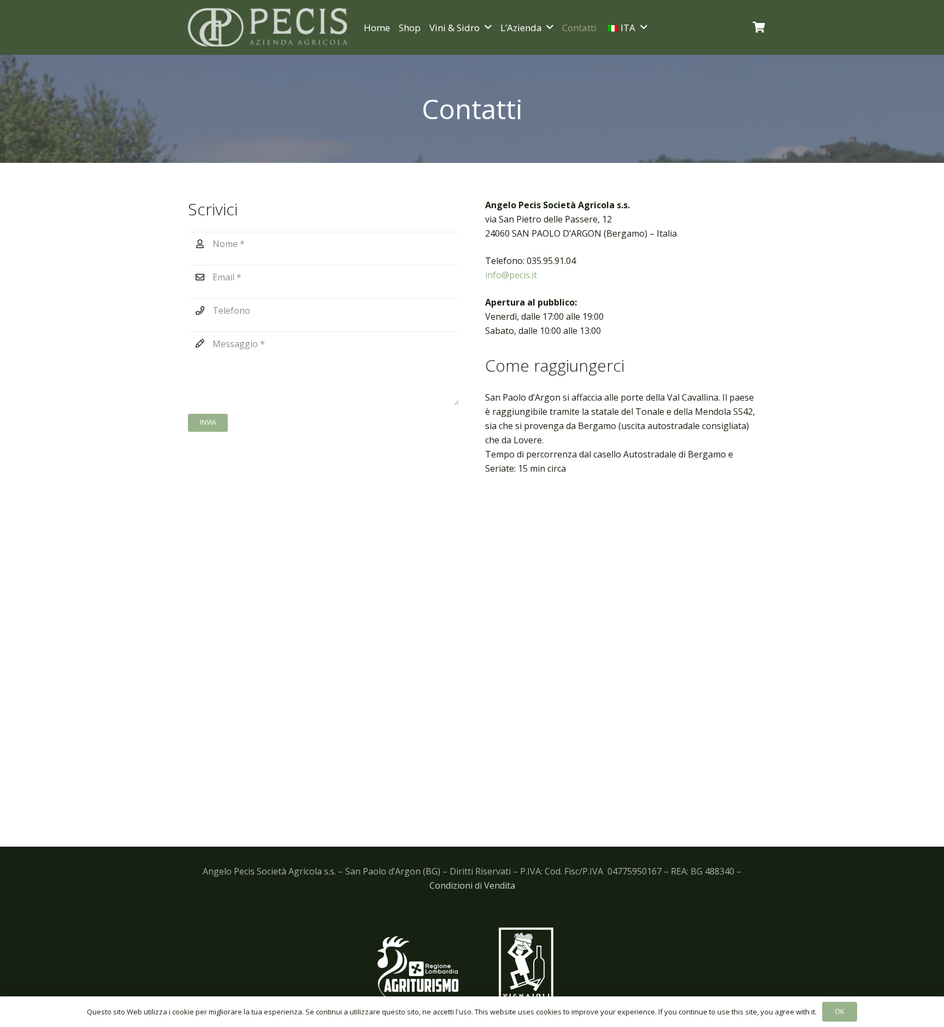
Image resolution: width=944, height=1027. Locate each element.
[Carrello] (759, 27)
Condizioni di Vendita (472, 885)
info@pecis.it (511, 275)
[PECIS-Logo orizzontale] (267, 27)
